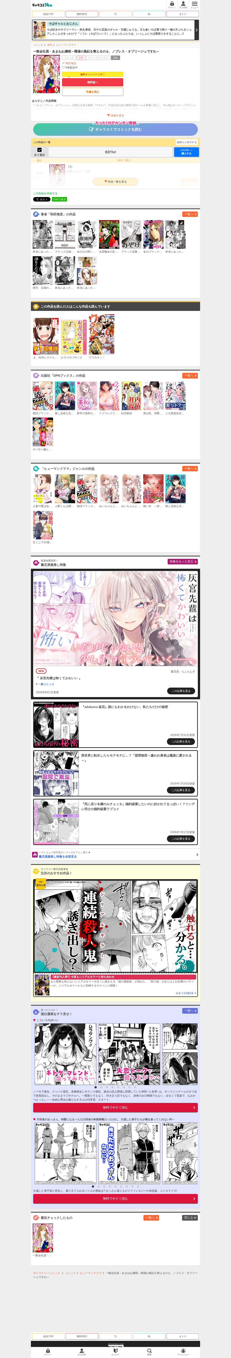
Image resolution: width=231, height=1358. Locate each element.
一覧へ (189, 214)
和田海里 (70, 63)
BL (149, 14)
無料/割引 (82, 14)
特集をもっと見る (181, 561)
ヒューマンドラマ (66, 44)
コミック (38, 44)
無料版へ (92, 82)
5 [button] (118, 1087)
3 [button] (107, 1087)
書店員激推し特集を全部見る (64, 854)
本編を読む (92, 91)
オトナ (183, 14)
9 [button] (138, 1186)
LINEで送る (59, 199)
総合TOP (48, 14)
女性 (49, 44)
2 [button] (101, 1087)
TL (115, 14)
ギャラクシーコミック (46, 1273)
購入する (186, 152)
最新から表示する (187, 142)
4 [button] (112, 1087)
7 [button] (129, 1087)
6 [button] (124, 1087)
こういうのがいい (47, 1020)
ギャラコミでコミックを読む (118, 129)
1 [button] (96, 1087)
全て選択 (39, 155)
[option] (64, 1054)
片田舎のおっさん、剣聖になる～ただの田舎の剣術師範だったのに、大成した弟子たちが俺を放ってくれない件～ (106, 1119)
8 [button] (135, 1087)
